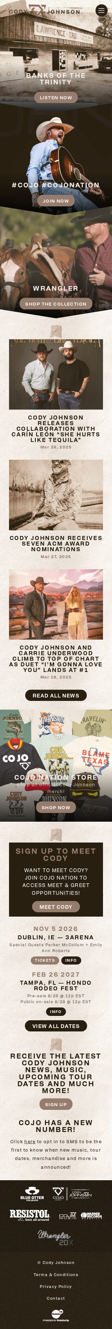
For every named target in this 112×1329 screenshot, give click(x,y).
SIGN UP (56, 1104)
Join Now (56, 201)
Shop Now (56, 807)
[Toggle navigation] (102, 10)
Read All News (56, 695)
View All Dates (56, 1025)
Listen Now (56, 97)
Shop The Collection (55, 304)
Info (71, 960)
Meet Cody (56, 906)
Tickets (45, 960)
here (29, 1141)
